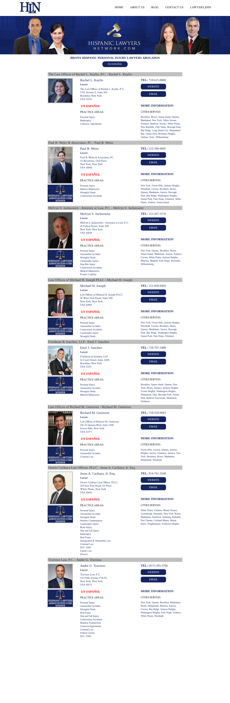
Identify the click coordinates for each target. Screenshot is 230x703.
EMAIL (153, 93)
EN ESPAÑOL (115, 64)
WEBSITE (153, 86)
